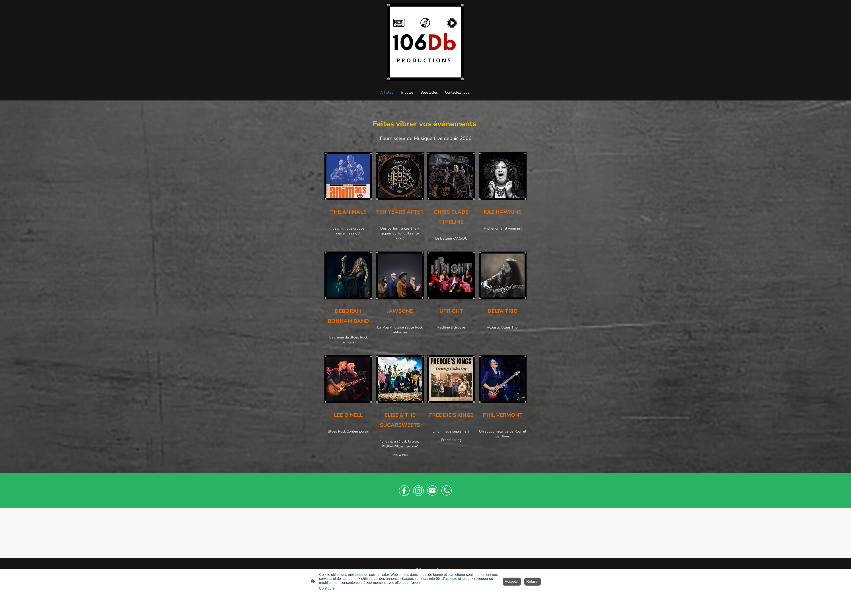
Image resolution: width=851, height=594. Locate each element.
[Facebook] (404, 490)
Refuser (532, 581)
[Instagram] (418, 490)
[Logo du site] (425, 42)
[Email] (432, 490)
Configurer (327, 588)
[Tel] (446, 490)
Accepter (512, 581)
